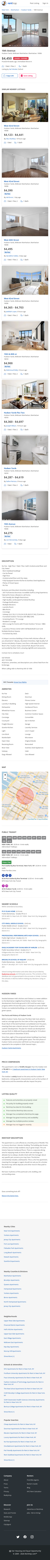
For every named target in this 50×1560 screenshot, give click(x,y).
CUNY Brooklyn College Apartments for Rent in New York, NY (24, 1394)
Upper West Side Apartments (14, 1321)
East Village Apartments (12, 1338)
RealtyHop (7, 1495)
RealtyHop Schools (8, 974)
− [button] (5, 778)
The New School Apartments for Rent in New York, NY (23, 1389)
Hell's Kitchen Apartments (13, 1329)
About (6, 1480)
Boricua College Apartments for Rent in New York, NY (23, 1406)
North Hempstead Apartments (15, 1302)
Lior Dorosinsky (11, 540)
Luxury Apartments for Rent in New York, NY (20, 1437)
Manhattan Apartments (12, 1276)
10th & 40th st (10, 354)
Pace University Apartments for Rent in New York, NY (23, 1378)
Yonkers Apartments (11, 1235)
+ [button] (5, 774)
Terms (6, 1487)
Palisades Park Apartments (13, 1248)
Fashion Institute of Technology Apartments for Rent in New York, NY (24, 1383)
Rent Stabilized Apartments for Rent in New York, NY (23, 1455)
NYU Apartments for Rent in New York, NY (19, 1369)
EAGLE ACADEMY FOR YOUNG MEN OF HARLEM (19, 947)
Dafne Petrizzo (11, 481)
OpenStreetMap (43, 819)
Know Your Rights (20, 682)
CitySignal (7, 1524)
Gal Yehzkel (13, 69)
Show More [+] (9, 1356)
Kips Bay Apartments (11, 1347)
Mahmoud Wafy (12, 370)
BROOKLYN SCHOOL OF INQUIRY (14, 960)
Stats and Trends (10, 1513)
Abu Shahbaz (11, 139)
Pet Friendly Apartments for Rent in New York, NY (21, 1450)
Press (6, 1484)
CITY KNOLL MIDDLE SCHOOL (13, 923)
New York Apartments (12, 1231)
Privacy (6, 1491)
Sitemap (7, 1520)
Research (7, 1509)
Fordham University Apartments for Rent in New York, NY (24, 1373)
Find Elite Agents (33, 1480)
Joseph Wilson (11, 426)
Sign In (45, 3)
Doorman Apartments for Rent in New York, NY (21, 1428)
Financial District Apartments (14, 1325)
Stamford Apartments (12, 1261)
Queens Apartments (11, 1284)
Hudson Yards (10, 468)
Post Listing (34, 3)
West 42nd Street (11, 126)
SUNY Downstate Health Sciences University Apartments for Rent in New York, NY (24, 1401)
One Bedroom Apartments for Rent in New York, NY (22, 1446)
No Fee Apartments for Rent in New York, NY (20, 1442)
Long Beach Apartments (12, 1252)
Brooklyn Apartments (11, 1280)
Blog (28, 1487)
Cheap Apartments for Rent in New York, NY (19, 1424)
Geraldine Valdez (12, 256)
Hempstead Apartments (12, 1289)
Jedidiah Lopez (11, 311)
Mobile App (8, 1517)
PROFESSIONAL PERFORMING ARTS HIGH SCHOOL (20, 935)
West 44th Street (11, 240)
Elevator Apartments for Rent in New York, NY (20, 1433)
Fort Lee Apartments (11, 1244)
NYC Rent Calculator (34, 1491)
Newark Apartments (11, 1257)
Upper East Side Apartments (14, 1334)
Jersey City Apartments (12, 1239)
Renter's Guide (32, 1484)
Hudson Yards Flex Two (14, 412)
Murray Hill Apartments (12, 1351)
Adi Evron (9, 197)
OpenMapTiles (32, 819)
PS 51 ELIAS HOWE (8, 911)
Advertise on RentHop (35, 1509)
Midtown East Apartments (13, 1342)
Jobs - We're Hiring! (33, 1513)
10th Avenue (9, 524)
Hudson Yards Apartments (11, 1048)
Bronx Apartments (10, 1297)
